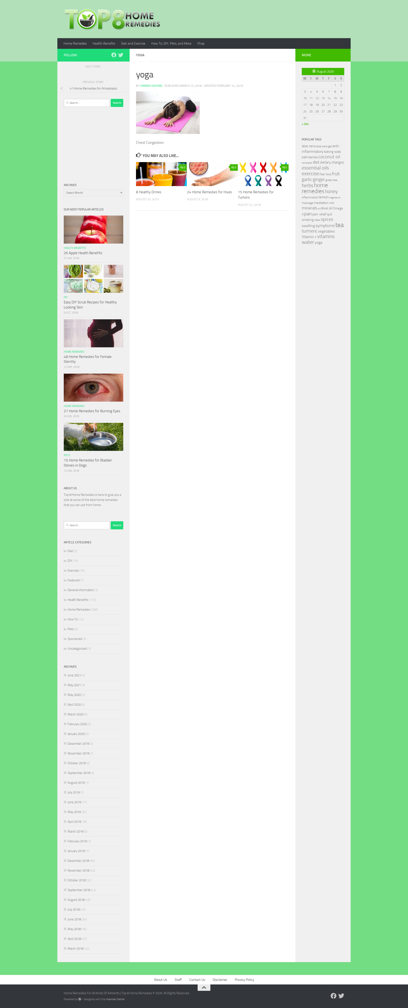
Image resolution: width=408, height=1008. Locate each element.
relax (317, 220)
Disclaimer (220, 980)
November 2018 (78, 870)
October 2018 (77, 880)
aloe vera (309, 146)
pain (308, 213)
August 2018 (76, 900)
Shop (200, 43)
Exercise (73, 570)
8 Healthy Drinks (148, 192)
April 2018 (74, 939)
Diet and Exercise (133, 43)
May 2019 (74, 812)
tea (339, 225)
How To (73, 619)
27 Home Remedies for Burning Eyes (92, 411)
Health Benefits (104, 43)
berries (313, 157)
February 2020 (77, 724)
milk (331, 203)
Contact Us (197, 980)
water (308, 242)
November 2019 (78, 753)
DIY (66, 297)
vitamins (326, 236)
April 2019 (74, 822)
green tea (331, 180)
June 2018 (74, 919)
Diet (70, 551)
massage (307, 203)
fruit (336, 173)
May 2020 (74, 695)
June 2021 (74, 675)
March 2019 (75, 831)
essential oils (315, 168)
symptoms (325, 225)
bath (305, 157)
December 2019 (78, 744)
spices (327, 219)
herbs (307, 185)
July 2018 (74, 909)
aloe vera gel (324, 146)
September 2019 (79, 773)
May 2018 (74, 929)
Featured (74, 580)
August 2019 (76, 783)
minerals (309, 208)
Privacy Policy (244, 980)
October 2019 (77, 763)
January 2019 (76, 851)
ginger (319, 179)
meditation (321, 203)
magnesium (335, 197)
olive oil (326, 208)
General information (81, 590)
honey (331, 191)
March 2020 (75, 714)
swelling (308, 226)
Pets (67, 455)
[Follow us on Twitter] (120, 54)
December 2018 (78, 861)
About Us (160, 980)
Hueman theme (115, 999)
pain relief (319, 214)
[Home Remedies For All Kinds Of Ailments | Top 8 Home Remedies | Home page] (113, 19)
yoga (318, 242)
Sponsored (75, 639)
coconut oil (329, 157)
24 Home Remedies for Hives (209, 192)
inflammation (310, 197)
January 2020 (76, 734)
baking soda (332, 152)
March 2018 (75, 949)
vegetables (326, 231)
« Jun (305, 124)
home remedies (315, 188)
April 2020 (74, 705)
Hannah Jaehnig (151, 86)
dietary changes (332, 162)
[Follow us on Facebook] (113, 54)
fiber (322, 174)
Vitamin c (309, 237)
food (328, 174)
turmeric (309, 231)
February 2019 (77, 841)
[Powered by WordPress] (79, 999)
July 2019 (74, 792)
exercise (310, 174)
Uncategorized (77, 649)
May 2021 (74, 685)
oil (319, 208)
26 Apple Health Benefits (83, 253)
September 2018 (79, 890)
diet (316, 162)
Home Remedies (75, 43)
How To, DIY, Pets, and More (171, 43)
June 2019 (74, 802)
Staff (178, 980)
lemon (324, 197)
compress (307, 162)
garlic (307, 179)
